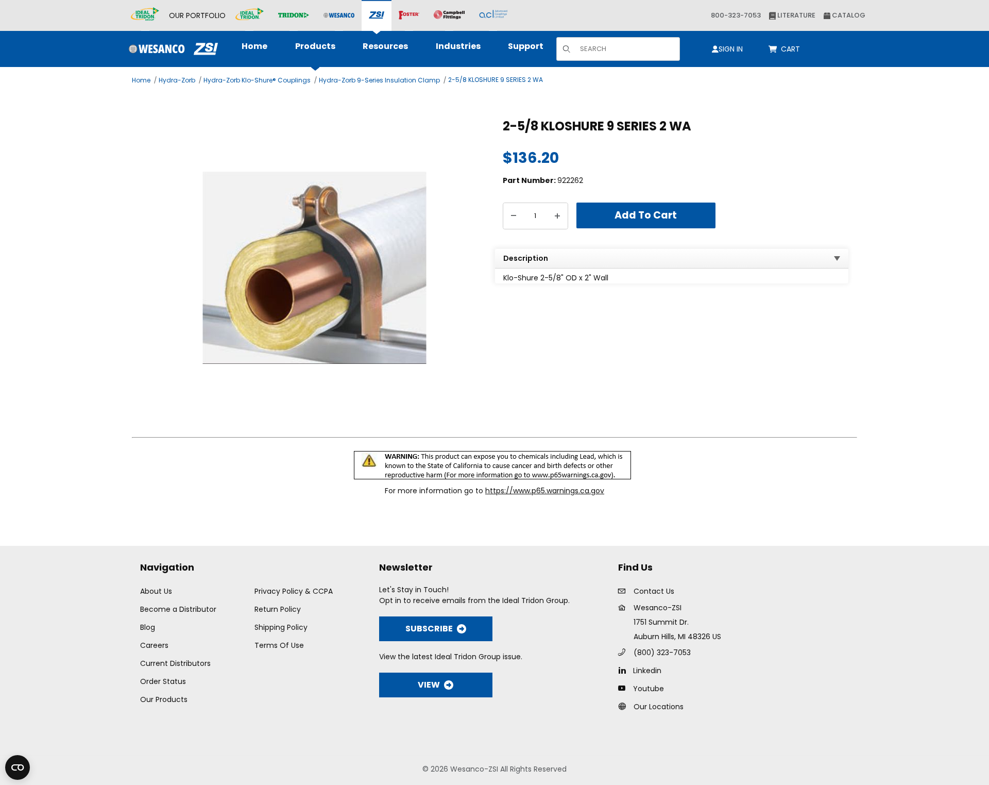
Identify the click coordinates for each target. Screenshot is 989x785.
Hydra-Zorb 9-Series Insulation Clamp (379, 80)
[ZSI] (376, 15)
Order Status (163, 681)
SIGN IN (731, 49)
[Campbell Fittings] (449, 15)
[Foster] (409, 15)
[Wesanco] (338, 15)
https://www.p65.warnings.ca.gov (544, 491)
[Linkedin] (624, 670)
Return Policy (277, 609)
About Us (156, 591)
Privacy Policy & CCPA (293, 591)
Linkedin (647, 670)
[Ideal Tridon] (249, 15)
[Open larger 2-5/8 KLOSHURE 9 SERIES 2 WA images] (314, 268)
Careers (154, 645)
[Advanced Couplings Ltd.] (493, 15)
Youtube (648, 688)
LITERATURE (795, 15)
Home (141, 80)
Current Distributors (175, 663)
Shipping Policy (281, 627)
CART (792, 49)
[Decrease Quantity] (513, 216)
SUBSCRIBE (429, 628)
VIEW (429, 685)
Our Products (163, 699)
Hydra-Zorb (177, 80)
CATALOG (847, 15)
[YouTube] (624, 688)
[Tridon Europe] (293, 15)
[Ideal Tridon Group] (145, 15)
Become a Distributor (178, 609)
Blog (147, 627)
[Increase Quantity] (557, 216)
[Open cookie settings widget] (17, 767)
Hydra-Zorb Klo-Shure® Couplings (257, 80)
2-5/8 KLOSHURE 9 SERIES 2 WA (495, 79)
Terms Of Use (279, 645)
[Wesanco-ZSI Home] (171, 49)
